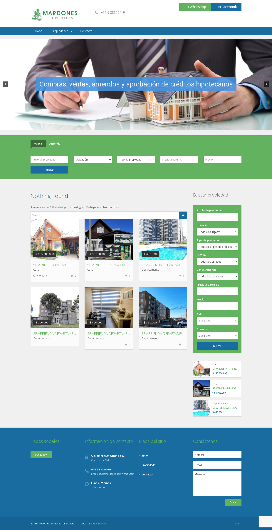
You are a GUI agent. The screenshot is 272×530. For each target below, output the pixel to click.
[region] (136, 84)
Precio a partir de (208, 284)
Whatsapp (197, 6)
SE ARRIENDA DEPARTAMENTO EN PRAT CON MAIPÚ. (127, 333)
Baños (201, 314)
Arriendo (55, 143)
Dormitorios (204, 329)
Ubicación (203, 225)
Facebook (229, 6)
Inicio (38, 31)
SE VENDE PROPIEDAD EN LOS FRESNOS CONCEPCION (75, 265)
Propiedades (59, 31)
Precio (200, 299)
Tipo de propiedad (209, 240)
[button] (5, 84)
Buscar (49, 169)
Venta (38, 143)
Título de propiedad (210, 210)
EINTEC (104, 523)
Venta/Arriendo (206, 269)
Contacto (86, 31)
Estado (201, 255)
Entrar (238, 523)
